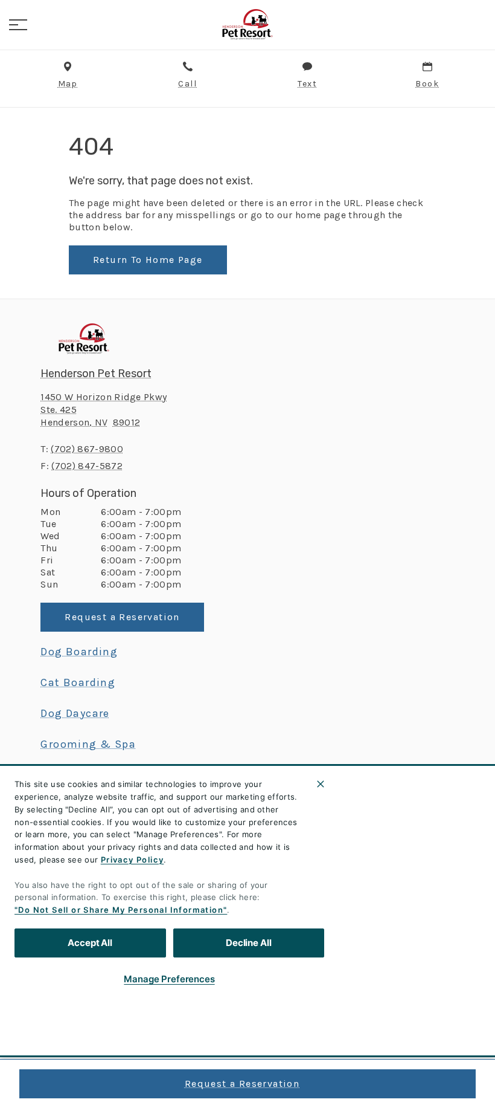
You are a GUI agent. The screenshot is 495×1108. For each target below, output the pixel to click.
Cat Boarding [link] (77, 682)
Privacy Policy (132, 859)
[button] (18, 24)
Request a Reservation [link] (242, 1083)
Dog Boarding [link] (79, 651)
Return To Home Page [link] (148, 259)
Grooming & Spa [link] (88, 744)
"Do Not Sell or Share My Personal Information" (120, 910)
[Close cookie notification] (320, 784)
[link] (247, 24)
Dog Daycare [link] (74, 713)
